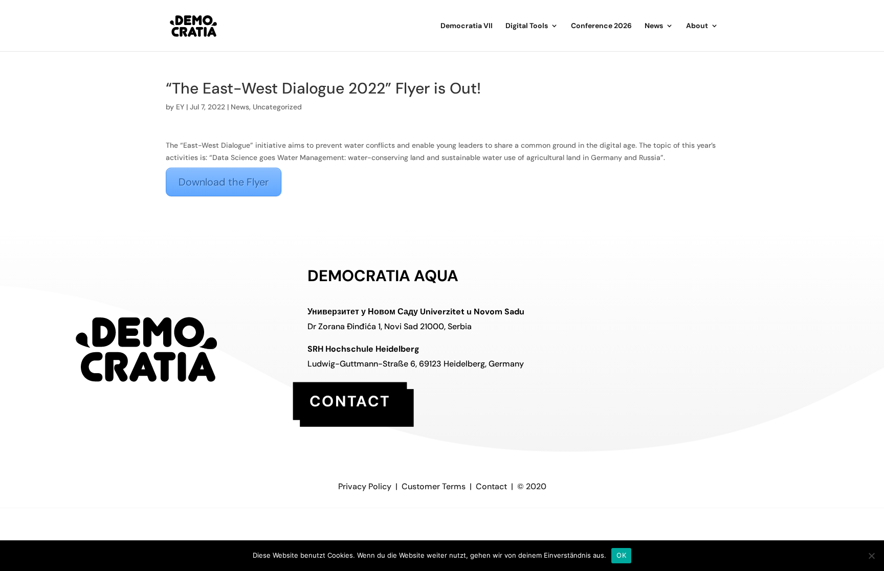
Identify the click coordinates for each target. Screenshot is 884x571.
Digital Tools (526, 26)
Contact (491, 486)
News (654, 26)
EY (180, 106)
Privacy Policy (364, 486)
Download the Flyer (224, 182)
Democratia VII (466, 26)
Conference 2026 (601, 26)
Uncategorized (277, 106)
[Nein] (871, 556)
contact (350, 400)
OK (621, 555)
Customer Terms (434, 486)
